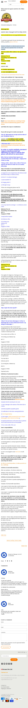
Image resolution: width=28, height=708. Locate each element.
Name (2, 622)
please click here (14, 42)
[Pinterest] (9, 664)
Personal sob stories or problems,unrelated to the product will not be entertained (13, 145)
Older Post (3, 535)
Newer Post (24, 545)
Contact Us (3, 685)
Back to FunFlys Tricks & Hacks (14, 540)
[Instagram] (6, 664)
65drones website (19, 399)
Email (2, 627)
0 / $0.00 (23, 1)
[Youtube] (4, 664)
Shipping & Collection (6, 688)
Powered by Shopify (5, 696)
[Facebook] (2, 664)
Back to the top (21, 652)
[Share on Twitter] (7, 561)
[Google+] (11, 664)
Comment (3, 632)
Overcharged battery (7, 414)
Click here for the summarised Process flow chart (12, 74)
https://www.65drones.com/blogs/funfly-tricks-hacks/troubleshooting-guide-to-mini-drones (13, 122)
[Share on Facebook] (5, 561)
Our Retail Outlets (5, 687)
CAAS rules (17, 451)
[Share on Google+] (9, 561)
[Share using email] (11, 561)
